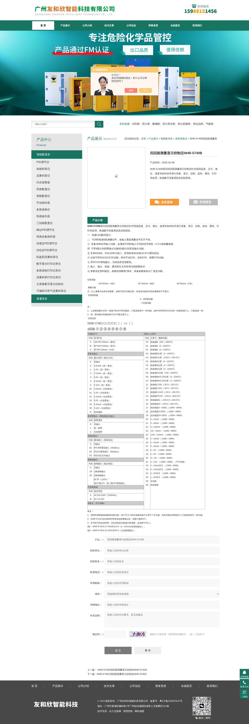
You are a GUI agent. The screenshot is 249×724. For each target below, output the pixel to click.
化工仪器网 (115, 711)
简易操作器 (43, 216)
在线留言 (175, 25)
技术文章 (109, 25)
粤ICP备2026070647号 (171, 701)
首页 (143, 138)
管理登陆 (128, 711)
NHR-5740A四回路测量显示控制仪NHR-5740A (122, 669)
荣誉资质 (153, 25)
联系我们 (197, 25)
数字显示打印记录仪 (48, 263)
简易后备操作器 (45, 236)
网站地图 (139, 711)
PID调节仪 (42, 162)
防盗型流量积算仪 (47, 257)
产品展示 (65, 25)
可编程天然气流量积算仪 (51, 290)
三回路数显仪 (44, 223)
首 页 (34, 686)
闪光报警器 (43, 182)
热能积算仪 (43, 168)
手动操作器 (43, 202)
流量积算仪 (43, 175)
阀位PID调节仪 (45, 229)
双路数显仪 (43, 189)
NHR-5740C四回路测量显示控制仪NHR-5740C (122, 674)
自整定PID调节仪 (46, 243)
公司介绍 (87, 25)
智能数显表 (167, 138)
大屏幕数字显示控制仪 (50, 284)
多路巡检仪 (181, 138)
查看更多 (42, 298)
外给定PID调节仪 (46, 250)
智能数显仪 (43, 196)
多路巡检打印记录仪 (48, 270)
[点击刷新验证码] (137, 634)
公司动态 (131, 25)
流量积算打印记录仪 (48, 277)
